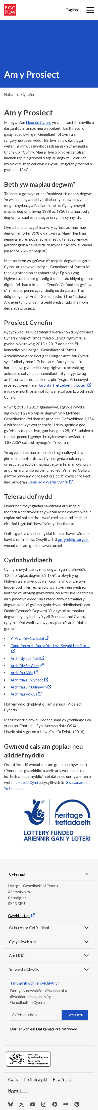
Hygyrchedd (18, 1090)
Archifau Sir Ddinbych (29, 687)
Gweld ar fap (19, 915)
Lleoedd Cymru (38, 122)
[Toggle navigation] (90, 10)
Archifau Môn (22, 672)
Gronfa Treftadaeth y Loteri (62, 385)
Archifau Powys (24, 694)
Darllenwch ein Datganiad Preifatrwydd (43, 1029)
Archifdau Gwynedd (27, 680)
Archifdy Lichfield (25, 658)
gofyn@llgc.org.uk (73, 539)
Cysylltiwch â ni (22, 941)
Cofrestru (75, 1015)
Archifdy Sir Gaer (25, 665)
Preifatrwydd (35, 1079)
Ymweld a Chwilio (24, 969)
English (72, 10)
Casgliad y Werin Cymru (48, 482)
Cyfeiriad (17, 874)
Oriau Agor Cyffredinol (29, 927)
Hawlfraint (62, 1079)
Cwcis (13, 1079)
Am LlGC (17, 955)
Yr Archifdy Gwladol (27, 638)
